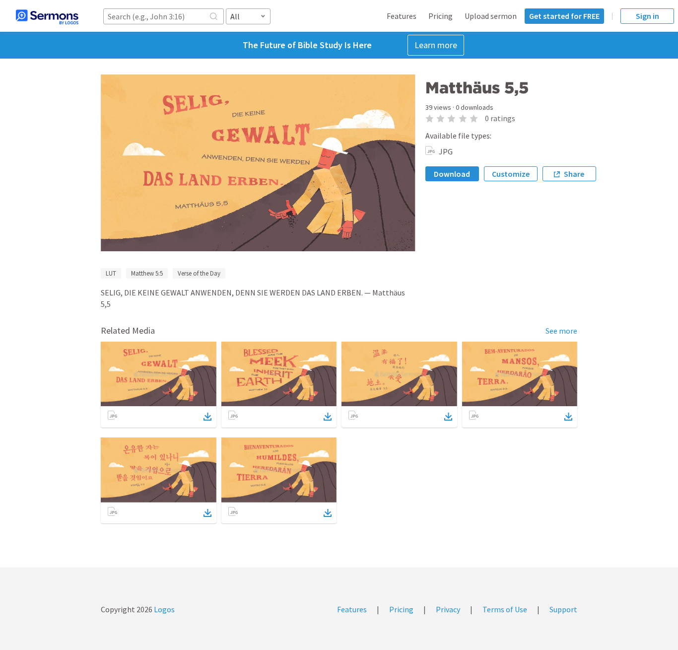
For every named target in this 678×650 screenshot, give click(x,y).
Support (563, 609)
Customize (511, 174)
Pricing (440, 16)
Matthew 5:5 (147, 273)
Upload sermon (491, 16)
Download (452, 174)
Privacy (448, 609)
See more (561, 331)
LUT (111, 273)
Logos (163, 609)
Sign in (647, 16)
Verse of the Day (199, 273)
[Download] (207, 416)
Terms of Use (504, 609)
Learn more (435, 45)
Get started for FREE (564, 16)
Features (401, 16)
